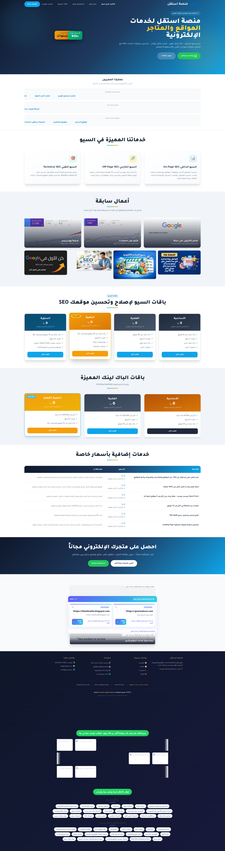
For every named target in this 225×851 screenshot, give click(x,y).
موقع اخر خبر (37, 122)
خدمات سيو (139, 829)
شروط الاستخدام (111, 695)
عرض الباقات (166, 56)
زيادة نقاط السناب (87, 806)
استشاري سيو (78, 4)
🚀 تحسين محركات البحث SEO (101, 663)
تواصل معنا (32, 4)
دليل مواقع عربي (100, 829)
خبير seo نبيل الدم (117, 834)
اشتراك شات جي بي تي (92, 811)
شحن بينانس (101, 816)
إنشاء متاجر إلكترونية (83, 685)
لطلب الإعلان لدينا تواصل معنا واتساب (112, 791)
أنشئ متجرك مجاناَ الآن (123, 563)
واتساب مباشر (187, 56)
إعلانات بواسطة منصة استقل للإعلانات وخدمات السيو (140, 586)
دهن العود (120, 811)
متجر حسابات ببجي (60, 816)
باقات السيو (63, 4)
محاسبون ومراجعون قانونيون (158, 806)
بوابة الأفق (165, 834)
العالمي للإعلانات (85, 829)
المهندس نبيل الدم (151, 834)
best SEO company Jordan (140, 839)
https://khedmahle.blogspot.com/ (91, 611)
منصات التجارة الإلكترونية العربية (96, 834)
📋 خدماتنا (143, 667)
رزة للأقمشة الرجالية (148, 816)
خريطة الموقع (101, 695)
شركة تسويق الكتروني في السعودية (159, 811)
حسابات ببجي (75, 816)
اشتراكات (116, 806)
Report (72, 599)
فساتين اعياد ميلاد (165, 816)
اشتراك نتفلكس (115, 816)
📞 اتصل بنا (143, 670)
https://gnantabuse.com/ (139, 611)
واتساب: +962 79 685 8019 (63, 663)
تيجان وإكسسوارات (60, 811)
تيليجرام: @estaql (66, 670)
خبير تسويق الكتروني (134, 834)
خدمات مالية (140, 806)
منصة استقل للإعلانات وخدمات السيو (90, 839)
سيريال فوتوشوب (163, 829)
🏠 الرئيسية (143, 663)
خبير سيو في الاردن (62, 834)
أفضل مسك (108, 811)
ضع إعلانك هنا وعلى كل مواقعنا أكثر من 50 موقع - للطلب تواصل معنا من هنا (112, 733)
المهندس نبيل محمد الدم (135, 811)
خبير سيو (92, 4)
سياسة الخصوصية (122, 695)
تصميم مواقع (77, 834)
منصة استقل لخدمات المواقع (138, 685)
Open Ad (121, 622)
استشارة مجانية (98, 563)
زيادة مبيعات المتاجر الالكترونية (67, 806)
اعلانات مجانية (126, 829)
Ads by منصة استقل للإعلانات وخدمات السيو (143, 631)
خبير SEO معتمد (119, 685)
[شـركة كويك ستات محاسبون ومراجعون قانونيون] (112, 590)
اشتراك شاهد (127, 806)
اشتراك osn (88, 816)
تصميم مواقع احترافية (102, 685)
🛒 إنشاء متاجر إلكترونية (103, 670)
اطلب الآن (180, 355)
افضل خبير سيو (108, 4)
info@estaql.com (66, 666)
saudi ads (113, 829)
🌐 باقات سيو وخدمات (103, 674)
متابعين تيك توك (103, 806)
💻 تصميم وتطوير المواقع (102, 667)
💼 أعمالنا (143, 674)
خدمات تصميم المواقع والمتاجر (117, 839)
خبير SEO (150, 829)
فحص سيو (157, 839)
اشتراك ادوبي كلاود (131, 816)
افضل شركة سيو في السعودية (65, 829)
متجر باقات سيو (69, 839)
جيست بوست (47, 4)
